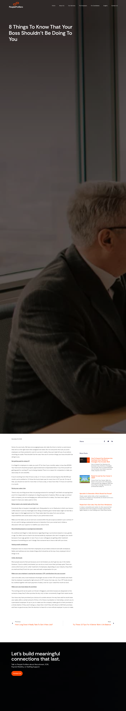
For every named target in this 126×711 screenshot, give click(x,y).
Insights (105, 5)
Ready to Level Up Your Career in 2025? (101, 477)
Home (53, 5)
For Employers (83, 5)
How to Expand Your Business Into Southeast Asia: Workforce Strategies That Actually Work (101, 460)
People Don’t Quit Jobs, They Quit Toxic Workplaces (96, 505)
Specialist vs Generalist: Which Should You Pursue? (96, 493)
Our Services (71, 5)
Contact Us (114, 5)
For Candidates (95, 5)
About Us (61, 5)
